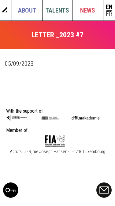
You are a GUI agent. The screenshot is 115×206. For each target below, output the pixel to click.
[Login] (10, 195)
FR (109, 14)
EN (109, 7)
